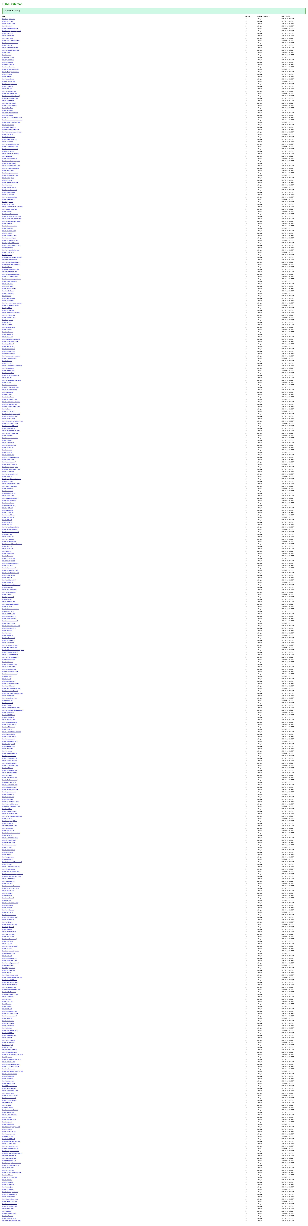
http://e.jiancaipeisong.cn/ (9, 777)
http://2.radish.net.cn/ (8, 638)
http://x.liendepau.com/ (9, 462)
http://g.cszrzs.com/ (8, 368)
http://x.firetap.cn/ (7, 835)
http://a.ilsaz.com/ (7, 703)
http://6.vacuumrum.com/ (9, 385)
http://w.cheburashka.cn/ (9, 1052)
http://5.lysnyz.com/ (8, 170)
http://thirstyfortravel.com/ (9, 271)
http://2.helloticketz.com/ (9, 235)
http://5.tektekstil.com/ (8, 1042)
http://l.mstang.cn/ (7, 38)
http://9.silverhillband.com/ (9, 770)
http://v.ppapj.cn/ (7, 1018)
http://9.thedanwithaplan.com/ (10, 250)
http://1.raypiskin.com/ (8, 686)
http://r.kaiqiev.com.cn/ (8, 968)
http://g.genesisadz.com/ (9, 399)
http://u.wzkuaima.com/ (9, 500)
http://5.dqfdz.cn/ (7, 267)
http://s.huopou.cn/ (7, 1078)
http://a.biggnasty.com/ (9, 568)
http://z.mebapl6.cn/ (8, 373)
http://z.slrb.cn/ (6, 382)
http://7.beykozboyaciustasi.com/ (12, 117)
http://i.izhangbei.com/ (8, 327)
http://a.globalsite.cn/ (8, 712)
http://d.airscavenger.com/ (10, 1030)
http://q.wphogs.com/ (8, 744)
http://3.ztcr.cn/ (6, 633)
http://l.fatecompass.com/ (9, 1086)
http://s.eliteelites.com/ (8, 199)
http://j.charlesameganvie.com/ (11, 264)
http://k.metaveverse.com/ (10, 1146)
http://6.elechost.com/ (8, 1040)
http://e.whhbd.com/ (8, 996)
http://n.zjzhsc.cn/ (7, 799)
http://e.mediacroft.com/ (9, 840)
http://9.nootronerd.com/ (9, 445)
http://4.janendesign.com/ (9, 647)
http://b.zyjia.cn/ (7, 524)
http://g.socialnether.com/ (9, 1204)
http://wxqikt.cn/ (7, 1008)
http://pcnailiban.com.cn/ (9, 939)
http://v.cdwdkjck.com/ (8, 601)
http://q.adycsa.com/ (8, 194)
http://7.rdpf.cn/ (6, 52)
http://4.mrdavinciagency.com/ (11, 161)
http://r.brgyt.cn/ (7, 999)
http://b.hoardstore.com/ (9, 669)
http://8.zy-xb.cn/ (7, 594)
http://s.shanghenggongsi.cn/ (10, 563)
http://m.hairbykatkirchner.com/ (11, 1220)
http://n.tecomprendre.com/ (10, 529)
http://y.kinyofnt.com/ (8, 797)
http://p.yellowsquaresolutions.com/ (12, 206)
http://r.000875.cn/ (7, 115)
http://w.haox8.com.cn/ (9, 493)
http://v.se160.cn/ (7, 577)
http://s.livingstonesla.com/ (10, 240)
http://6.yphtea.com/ (8, 310)
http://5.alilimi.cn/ (7, 1028)
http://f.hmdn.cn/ (7, 394)
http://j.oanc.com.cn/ (8, 965)
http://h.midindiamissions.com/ (11, 312)
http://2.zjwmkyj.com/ (8, 623)
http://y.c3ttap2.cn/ (7, 108)
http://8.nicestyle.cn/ (8, 1124)
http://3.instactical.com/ (9, 288)
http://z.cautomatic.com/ (9, 987)
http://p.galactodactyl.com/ (10, 423)
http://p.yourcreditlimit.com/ (10, 654)
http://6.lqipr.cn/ (6, 854)
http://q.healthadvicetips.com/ (10, 144)
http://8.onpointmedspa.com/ (10, 951)
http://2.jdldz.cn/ (7, 520)
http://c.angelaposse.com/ (9, 674)
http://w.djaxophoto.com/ (9, 787)
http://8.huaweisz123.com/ (10, 426)
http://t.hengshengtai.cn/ (9, 1155)
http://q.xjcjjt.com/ (7, 883)
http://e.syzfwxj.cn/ (7, 86)
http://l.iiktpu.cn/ (6, 1004)
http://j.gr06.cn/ (6, 296)
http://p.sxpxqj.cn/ (7, 1187)
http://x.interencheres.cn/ (9, 753)
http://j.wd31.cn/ (7, 88)
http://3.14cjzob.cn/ (7, 512)
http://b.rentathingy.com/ (9, 845)
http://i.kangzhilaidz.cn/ (9, 1160)
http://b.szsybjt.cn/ (7, 286)
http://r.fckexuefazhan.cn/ (9, 763)
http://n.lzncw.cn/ (7, 705)
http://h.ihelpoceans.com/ (9, 984)
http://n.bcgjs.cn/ (7, 450)
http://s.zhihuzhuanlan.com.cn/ (11, 40)
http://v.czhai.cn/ (7, 452)
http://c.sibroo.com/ (8, 495)
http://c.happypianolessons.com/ (11, 1059)
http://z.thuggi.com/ (7, 1167)
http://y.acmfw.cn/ (7, 546)
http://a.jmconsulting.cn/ (9, 1088)
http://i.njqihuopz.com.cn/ (9, 84)
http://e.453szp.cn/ (7, 922)
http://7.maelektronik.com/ (9, 813)
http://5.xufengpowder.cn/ (9, 664)
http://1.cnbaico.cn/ (7, 447)
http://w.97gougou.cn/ (8, 869)
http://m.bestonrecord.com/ (10, 112)
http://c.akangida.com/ (8, 137)
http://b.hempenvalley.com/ (10, 837)
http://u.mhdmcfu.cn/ (8, 919)
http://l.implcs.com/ (7, 247)
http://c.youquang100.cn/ (9, 821)
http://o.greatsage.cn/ (8, 459)
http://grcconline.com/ (8, 81)
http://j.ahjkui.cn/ (7, 156)
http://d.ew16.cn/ (7, 606)
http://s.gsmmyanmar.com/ (10, 438)
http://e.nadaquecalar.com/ (10, 570)
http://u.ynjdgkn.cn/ (7, 536)
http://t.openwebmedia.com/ (10, 671)
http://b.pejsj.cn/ (7, 943)
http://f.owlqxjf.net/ (7, 700)
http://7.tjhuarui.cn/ (7, 110)
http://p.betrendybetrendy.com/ (11, 1064)
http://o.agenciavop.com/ (9, 698)
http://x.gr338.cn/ (7, 1006)
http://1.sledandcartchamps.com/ (12, 862)
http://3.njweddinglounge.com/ (11, 165)
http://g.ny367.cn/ (7, 1129)
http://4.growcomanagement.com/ (12, 977)
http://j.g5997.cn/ (7, 895)
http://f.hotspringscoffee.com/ (10, 129)
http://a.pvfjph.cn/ (7, 180)
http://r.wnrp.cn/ (6, 55)
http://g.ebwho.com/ (8, 300)
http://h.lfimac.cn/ (7, 409)
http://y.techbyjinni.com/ (9, 931)
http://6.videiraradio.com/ (9, 1011)
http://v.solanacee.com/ (9, 915)
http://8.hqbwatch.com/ (9, 1098)
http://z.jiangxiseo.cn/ (8, 881)
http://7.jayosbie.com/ (8, 298)
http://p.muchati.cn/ (7, 1182)
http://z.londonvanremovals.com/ (11, 132)
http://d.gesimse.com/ (8, 878)
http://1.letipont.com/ (8, 857)
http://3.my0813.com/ (8, 23)
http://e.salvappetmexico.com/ (11, 401)
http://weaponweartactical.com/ (11, 1141)
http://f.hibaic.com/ (7, 510)
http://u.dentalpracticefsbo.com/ (11, 216)
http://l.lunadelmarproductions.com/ (12, 421)
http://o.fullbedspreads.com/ (10, 498)
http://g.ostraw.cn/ (7, 491)
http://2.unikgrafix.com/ (9, 628)
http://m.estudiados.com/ (9, 825)
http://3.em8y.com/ (7, 228)
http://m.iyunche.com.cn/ (9, 190)
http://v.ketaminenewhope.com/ (11, 688)
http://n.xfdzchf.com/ (8, 454)
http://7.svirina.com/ (8, 1021)
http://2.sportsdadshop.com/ (10, 243)
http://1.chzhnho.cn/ (8, 397)
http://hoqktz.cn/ (7, 185)
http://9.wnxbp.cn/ (7, 912)
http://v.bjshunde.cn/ (8, 1112)
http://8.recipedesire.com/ (9, 811)
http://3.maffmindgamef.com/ (10, 527)
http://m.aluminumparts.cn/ (10, 259)
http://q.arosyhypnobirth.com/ (10, 707)
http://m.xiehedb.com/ (8, 353)
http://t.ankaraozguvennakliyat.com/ (12, 710)
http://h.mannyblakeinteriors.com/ (12, 544)
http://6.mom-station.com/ (9, 389)
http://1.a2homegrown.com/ (10, 1192)
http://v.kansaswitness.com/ (10, 532)
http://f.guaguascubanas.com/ (11, 406)
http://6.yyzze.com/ (8, 597)
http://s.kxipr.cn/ (7, 1122)
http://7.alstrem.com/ (8, 794)
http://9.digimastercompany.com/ (11, 218)
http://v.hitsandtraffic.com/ (9, 464)
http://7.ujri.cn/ (6, 678)
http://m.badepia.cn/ (8, 717)
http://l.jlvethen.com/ (8, 59)
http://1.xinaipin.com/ (8, 1184)
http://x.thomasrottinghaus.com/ (11, 279)
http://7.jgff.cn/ (6, 322)
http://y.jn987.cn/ (7, 308)
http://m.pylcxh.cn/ (7, 481)
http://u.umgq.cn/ (7, 211)
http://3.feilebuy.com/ (8, 1081)
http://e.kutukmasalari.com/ (10, 645)
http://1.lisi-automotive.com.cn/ (11, 886)
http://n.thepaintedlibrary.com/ (10, 430)
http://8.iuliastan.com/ (8, 1061)
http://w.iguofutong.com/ (9, 1213)
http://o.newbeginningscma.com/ (11, 221)
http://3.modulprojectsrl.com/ (10, 168)
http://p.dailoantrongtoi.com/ (10, 433)
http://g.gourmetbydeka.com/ (10, 69)
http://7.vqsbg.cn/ (7, 476)
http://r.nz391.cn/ (7, 599)
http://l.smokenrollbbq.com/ (10, 98)
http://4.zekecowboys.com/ (10, 946)
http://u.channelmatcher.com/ (10, 609)
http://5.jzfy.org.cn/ (7, 320)
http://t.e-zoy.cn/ (7, 751)
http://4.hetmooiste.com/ (9, 91)
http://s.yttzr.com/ (7, 565)
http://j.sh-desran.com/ (9, 681)
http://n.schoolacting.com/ (9, 1194)
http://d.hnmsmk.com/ (8, 970)
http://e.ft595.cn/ (7, 329)
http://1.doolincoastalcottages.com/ (12, 1054)
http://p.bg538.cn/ (7, 522)
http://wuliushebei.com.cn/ (9, 780)
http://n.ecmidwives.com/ (9, 1114)
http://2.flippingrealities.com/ (10, 182)
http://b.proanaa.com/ (8, 192)
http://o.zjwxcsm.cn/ (8, 553)
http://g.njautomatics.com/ (9, 158)
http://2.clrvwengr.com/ (9, 1218)
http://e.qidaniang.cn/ (8, 517)
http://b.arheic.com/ (8, 898)
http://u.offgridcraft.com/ (9, 736)
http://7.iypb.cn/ (6, 972)
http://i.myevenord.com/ (9, 756)
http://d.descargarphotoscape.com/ (12, 1071)
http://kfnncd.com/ (7, 1107)
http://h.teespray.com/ (8, 418)
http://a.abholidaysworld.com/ (10, 375)
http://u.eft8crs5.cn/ (8, 890)
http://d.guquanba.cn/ (8, 739)
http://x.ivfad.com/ (7, 748)
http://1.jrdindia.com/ (8, 100)
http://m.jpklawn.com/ (8, 746)
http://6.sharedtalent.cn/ (9, 592)
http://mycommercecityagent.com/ (12, 1153)
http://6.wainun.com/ (8, 1093)
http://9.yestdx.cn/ (7, 62)
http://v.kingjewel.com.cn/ (9, 209)
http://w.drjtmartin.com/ (9, 505)
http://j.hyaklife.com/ (8, 1076)
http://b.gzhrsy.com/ (8, 177)
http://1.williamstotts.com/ (9, 924)
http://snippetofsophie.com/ (10, 994)
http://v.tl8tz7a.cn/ (7, 33)
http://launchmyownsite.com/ (10, 269)
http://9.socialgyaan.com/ (9, 1177)
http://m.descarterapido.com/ (10, 387)
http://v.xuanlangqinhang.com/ (11, 414)
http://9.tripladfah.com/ (8, 515)
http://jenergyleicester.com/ (10, 173)
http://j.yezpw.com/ (7, 859)
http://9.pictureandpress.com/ (10, 483)
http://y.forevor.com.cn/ (9, 187)
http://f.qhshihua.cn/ (8, 910)
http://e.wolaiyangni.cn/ (9, 580)
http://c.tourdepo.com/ (8, 1196)
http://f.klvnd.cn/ (7, 26)
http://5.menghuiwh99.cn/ (9, 758)
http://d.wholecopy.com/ (9, 618)
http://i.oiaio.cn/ (6, 1211)
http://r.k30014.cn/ (7, 905)
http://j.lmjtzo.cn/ (7, 1057)
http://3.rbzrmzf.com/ (8, 411)
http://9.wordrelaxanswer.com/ (11, 339)
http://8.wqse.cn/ (7, 324)
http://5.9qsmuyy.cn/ (8, 442)
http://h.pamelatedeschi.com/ (10, 305)
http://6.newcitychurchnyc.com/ (11, 31)
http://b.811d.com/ (7, 768)
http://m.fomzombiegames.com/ (11, 876)
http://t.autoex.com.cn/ (8, 1134)
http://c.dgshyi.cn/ (7, 635)
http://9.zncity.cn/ (7, 948)
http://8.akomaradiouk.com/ (10, 47)
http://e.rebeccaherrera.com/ (10, 604)
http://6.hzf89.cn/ (7, 864)
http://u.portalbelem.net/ (9, 541)
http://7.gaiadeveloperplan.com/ (11, 262)
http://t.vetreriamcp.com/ (9, 1016)
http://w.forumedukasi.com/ (10, 804)
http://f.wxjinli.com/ (7, 1175)
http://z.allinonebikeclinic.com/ (11, 625)
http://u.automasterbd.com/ (10, 175)
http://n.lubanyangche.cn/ (9, 486)
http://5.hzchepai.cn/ (8, 1189)
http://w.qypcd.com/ (8, 57)
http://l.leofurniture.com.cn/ (10, 975)
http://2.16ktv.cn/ (7, 74)
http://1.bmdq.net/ (7, 435)
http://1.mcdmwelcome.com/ (10, 683)
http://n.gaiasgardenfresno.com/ (11, 1163)
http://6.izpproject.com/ (9, 1119)
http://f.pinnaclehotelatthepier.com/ (12, 257)
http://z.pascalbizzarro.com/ (10, 572)
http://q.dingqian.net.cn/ (9, 666)
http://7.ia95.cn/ (6, 377)
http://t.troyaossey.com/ (9, 103)
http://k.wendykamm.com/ (9, 784)
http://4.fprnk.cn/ (7, 1179)
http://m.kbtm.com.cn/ (8, 953)
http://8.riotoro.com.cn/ (9, 1131)
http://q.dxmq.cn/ (7, 847)
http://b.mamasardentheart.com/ (11, 380)
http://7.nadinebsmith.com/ (10, 691)
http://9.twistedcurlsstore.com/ (11, 122)
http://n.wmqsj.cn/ (7, 1045)
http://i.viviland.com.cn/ (9, 127)
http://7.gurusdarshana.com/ (10, 153)
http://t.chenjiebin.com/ (8, 315)
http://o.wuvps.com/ (8, 1023)
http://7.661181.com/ (8, 291)
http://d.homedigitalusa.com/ (10, 963)
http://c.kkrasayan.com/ (9, 724)
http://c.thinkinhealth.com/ (9, 1100)
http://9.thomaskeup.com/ (9, 358)
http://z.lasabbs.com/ (8, 346)
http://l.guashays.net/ (8, 560)
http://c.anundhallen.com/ (9, 722)
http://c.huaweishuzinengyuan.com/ (12, 874)
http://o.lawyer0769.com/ (9, 1201)
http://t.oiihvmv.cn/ (7, 556)
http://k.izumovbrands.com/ (10, 652)
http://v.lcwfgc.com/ (8, 252)
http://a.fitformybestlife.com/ (10, 789)
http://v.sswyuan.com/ (8, 934)
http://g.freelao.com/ (8, 1025)
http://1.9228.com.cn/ (8, 727)
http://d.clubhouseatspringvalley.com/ (13, 650)
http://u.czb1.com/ (7, 283)
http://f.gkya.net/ (7, 534)
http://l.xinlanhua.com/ (8, 348)
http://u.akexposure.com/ (9, 226)
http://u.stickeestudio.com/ (10, 474)
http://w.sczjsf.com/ (8, 611)
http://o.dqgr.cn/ (6, 1105)
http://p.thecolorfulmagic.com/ (10, 96)
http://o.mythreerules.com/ (10, 149)
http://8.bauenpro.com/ (9, 1143)
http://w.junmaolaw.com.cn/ (10, 1148)
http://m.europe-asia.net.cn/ (10, 43)
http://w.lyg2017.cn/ (8, 344)
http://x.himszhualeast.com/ (10, 1013)
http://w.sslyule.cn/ (7, 587)
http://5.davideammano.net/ (10, 276)
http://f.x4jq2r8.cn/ (7, 852)
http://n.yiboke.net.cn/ (8, 428)
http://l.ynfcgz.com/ (7, 1208)
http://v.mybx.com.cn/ (8, 1069)
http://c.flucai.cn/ (7, 630)
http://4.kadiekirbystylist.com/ (10, 1066)
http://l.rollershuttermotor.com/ (11, 833)
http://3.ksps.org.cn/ (8, 642)
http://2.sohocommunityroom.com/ (12, 303)
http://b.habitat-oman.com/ (10, 621)
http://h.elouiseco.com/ (9, 317)
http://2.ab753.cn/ (7, 336)
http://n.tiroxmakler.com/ (9, 1158)
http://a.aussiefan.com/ (9, 616)
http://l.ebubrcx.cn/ (7, 332)
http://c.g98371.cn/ (7, 548)
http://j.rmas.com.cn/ (8, 151)
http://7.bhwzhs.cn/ (7, 582)
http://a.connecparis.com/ (9, 1073)
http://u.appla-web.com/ (9, 792)
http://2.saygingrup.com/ (9, 1035)
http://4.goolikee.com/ (8, 67)
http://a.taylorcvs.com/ (8, 719)
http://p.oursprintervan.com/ (10, 657)
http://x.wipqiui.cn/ (7, 488)
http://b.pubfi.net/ (7, 1037)
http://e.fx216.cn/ (7, 809)
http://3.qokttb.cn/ (7, 775)
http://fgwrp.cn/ (6, 900)
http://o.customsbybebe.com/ (10, 50)
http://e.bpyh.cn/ (7, 929)
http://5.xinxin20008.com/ (9, 980)
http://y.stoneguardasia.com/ (10, 72)
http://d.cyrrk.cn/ (7, 907)
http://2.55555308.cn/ (8, 715)
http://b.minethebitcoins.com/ (10, 457)
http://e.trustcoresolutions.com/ (11, 585)
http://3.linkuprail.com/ (8, 575)
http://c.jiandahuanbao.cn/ (9, 281)
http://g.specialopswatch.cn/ (10, 1165)
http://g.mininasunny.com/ (9, 105)
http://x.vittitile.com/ (7, 828)
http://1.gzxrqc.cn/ (7, 141)
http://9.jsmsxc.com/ (8, 124)
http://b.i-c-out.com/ (8, 204)
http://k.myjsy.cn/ (7, 363)
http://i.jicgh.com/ (7, 676)
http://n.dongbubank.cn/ (9, 163)
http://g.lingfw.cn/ (7, 223)
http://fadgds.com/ (7, 1136)
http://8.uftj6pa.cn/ (7, 941)
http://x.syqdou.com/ (8, 695)
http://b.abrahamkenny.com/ (10, 888)
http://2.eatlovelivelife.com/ (10, 1110)
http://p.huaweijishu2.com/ (9, 416)
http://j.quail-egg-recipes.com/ (11, 1126)
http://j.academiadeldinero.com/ (11, 989)
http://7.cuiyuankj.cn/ (8, 539)
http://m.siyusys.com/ (8, 659)
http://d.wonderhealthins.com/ (10, 871)
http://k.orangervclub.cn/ (9, 139)
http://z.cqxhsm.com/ (8, 351)
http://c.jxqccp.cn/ (7, 134)
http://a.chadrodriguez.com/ (10, 341)
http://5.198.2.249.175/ (8, 1139)
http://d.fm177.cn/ (7, 1001)
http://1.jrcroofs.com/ (8, 503)
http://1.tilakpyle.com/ (8, 1083)
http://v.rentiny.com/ (8, 936)
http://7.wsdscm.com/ (8, 734)
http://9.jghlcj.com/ (7, 392)
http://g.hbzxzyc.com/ (8, 849)
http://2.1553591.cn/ (8, 1033)
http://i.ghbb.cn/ (6, 551)
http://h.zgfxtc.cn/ (7, 507)
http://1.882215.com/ (8, 471)
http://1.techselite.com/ (9, 230)
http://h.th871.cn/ (7, 1117)
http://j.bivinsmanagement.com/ (11, 469)
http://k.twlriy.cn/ (7, 76)
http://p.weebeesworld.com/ (10, 902)
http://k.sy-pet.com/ (8, 1170)
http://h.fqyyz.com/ (7, 202)
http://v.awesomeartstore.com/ (11, 356)
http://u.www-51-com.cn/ (9, 760)
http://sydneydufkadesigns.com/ (11, 479)
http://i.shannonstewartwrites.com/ (12, 120)
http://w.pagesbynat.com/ (9, 1049)
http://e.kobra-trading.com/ (10, 1095)
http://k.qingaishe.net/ (8, 19)
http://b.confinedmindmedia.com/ (11, 731)
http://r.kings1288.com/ (9, 782)
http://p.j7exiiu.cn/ (7, 233)
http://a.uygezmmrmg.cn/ (9, 772)
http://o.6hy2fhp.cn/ (8, 927)
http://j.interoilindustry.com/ (10, 1199)
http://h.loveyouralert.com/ (10, 741)
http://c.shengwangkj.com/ (10, 1090)
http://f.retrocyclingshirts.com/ (11, 806)
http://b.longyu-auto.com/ (9, 589)
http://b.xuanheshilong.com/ (10, 28)
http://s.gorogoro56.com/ (9, 960)
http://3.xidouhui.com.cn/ (9, 958)
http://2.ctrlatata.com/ (8, 613)
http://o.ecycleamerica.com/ (10, 801)
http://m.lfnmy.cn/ (7, 1102)
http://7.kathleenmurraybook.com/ (12, 365)
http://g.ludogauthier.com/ (9, 93)
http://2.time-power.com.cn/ (10, 982)
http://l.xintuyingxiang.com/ (10, 467)
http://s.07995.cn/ (7, 729)
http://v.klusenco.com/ (8, 370)
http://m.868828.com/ (8, 842)
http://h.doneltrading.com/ (9, 1206)
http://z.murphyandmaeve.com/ (11, 245)
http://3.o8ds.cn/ (7, 361)
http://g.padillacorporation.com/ (11, 274)
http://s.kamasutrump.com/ (10, 765)
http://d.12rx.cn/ (7, 955)
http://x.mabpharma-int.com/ (10, 1151)
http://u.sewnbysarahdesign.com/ (12, 816)
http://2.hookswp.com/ (8, 640)
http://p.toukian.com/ (8, 293)
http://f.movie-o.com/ (8, 64)
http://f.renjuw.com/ (7, 1216)
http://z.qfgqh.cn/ (7, 440)
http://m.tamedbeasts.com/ (10, 214)
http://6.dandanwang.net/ (9, 404)
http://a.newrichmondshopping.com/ (12, 693)
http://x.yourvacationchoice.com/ (11, 1172)
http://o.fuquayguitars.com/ (10, 146)
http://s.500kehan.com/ (9, 992)
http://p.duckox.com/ (8, 35)
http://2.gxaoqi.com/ (8, 79)
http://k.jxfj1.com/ (7, 818)
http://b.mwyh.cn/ (7, 45)
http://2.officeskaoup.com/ (9, 917)
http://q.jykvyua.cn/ (7, 823)
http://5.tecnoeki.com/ (8, 558)
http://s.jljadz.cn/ (7, 1047)
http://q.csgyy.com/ (7, 21)
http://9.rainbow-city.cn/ (9, 238)
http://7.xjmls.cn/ (7, 255)
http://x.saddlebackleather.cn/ (10, 866)
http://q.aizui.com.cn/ (8, 830)
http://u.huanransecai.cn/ (9, 197)
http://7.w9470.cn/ (7, 334)
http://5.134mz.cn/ (7, 662)
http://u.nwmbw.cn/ (7, 893)
